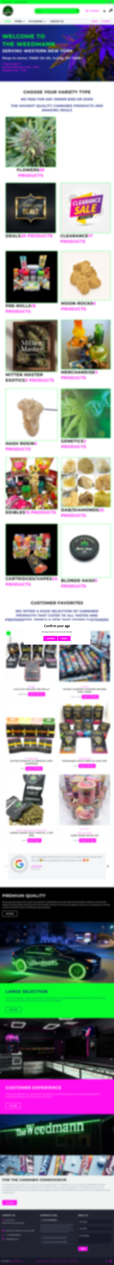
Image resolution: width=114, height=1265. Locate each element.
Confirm (50, 638)
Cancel (64, 638)
